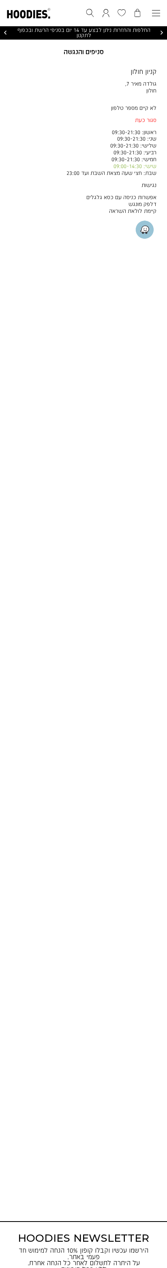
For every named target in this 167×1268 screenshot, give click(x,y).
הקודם (5, 32)
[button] (28, 11)
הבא (161, 32)
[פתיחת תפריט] (156, 13)
